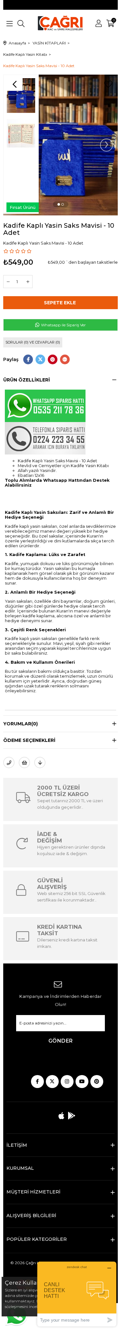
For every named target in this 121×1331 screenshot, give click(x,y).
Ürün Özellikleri (26, 380)
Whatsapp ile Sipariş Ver (63, 324)
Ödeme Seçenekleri (29, 740)
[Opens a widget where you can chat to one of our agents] (77, 1294)
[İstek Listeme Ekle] (24, 762)
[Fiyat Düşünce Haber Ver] (39, 762)
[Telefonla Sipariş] (9, 762)
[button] (58, 204)
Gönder (60, 1041)
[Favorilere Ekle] (108, 84)
